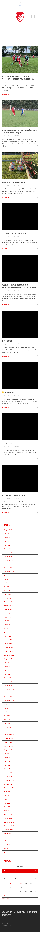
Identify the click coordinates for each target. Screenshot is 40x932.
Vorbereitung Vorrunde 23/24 (13, 182)
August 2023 (8, 659)
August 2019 (8, 837)
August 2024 (8, 617)
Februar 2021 (8, 773)
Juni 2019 (7, 845)
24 (4, 891)
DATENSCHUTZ (6, 925)
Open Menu (33, 16)
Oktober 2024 (8, 609)
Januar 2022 (8, 731)
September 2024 (9, 613)
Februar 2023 (8, 681)
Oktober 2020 (8, 784)
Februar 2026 (8, 552)
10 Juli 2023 (7, 344)
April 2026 (7, 545)
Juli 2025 (6, 579)
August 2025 (8, 575)
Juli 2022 (6, 708)
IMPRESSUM (5, 923)
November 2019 (9, 826)
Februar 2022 (8, 727)
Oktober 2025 (8, 568)
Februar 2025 (8, 598)
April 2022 (7, 719)
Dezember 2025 (9, 560)
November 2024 (9, 606)
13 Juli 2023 (7, 236)
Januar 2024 (8, 640)
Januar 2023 (8, 685)
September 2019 (9, 833)
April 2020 (7, 807)
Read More (5, 94)
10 (4, 883)
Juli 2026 (6, 533)
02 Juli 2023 (7, 446)
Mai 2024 (7, 628)
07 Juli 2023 (7, 395)
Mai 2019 (7, 848)
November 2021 (9, 738)
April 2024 (7, 632)
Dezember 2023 (9, 644)
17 (4, 887)
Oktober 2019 (8, 829)
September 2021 (9, 746)
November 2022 (9, 693)
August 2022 (8, 704)
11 (10, 883)
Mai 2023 (7, 670)
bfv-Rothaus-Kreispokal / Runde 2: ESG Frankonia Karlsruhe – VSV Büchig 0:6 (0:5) (18, 78)
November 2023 (9, 647)
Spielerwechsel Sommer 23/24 (13, 495)
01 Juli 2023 (7, 498)
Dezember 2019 (9, 822)
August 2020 (8, 792)
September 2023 (9, 655)
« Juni (3, 899)
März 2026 (7, 549)
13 (21, 883)
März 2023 (7, 678)
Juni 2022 (7, 712)
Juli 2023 (6, 663)
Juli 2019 (6, 841)
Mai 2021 (7, 761)
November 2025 (9, 564)
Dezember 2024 (9, 602)
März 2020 (7, 810)
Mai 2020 (7, 803)
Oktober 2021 (8, 742)
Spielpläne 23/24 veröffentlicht (14, 233)
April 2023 (7, 674)
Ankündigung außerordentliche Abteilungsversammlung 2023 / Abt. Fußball (19, 286)
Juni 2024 (7, 625)
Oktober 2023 (8, 651)
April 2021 (7, 765)
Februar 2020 (8, 814)
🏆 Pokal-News (8, 392)
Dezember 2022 (9, 689)
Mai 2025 (7, 587)
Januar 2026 (8, 556)
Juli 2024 (6, 621)
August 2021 (8, 750)
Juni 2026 (7, 537)
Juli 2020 (6, 795)
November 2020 (9, 780)
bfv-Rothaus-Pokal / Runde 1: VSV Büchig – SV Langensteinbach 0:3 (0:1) (19, 131)
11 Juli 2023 (7, 290)
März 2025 (7, 594)
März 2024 (7, 636)
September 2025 (9, 571)
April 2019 (7, 852)
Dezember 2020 (9, 776)
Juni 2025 (7, 583)
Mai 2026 (7, 541)
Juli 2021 (6, 754)
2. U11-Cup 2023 (7, 341)
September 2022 (9, 700)
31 (4, 895)
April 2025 (7, 590)
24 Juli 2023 (7, 136)
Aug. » (8, 899)
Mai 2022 (7, 716)
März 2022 (7, 723)
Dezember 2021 (9, 735)
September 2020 (9, 788)
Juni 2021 (7, 757)
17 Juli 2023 (7, 185)
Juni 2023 (7, 666)
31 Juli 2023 (7, 82)
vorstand (16, 82)
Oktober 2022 (8, 697)
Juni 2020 (7, 799)
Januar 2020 (8, 818)
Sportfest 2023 (7, 444)
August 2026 (8, 530)
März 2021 (7, 769)
